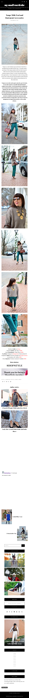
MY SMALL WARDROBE (14, 5)
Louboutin (7, 379)
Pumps (16, 379)
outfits (12, 379)
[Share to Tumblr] (8, 381)
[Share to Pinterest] (6, 381)
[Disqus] (14, 452)
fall (4, 379)
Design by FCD (20, 696)
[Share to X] (2, 381)
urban (19, 379)
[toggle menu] (1, 1)
